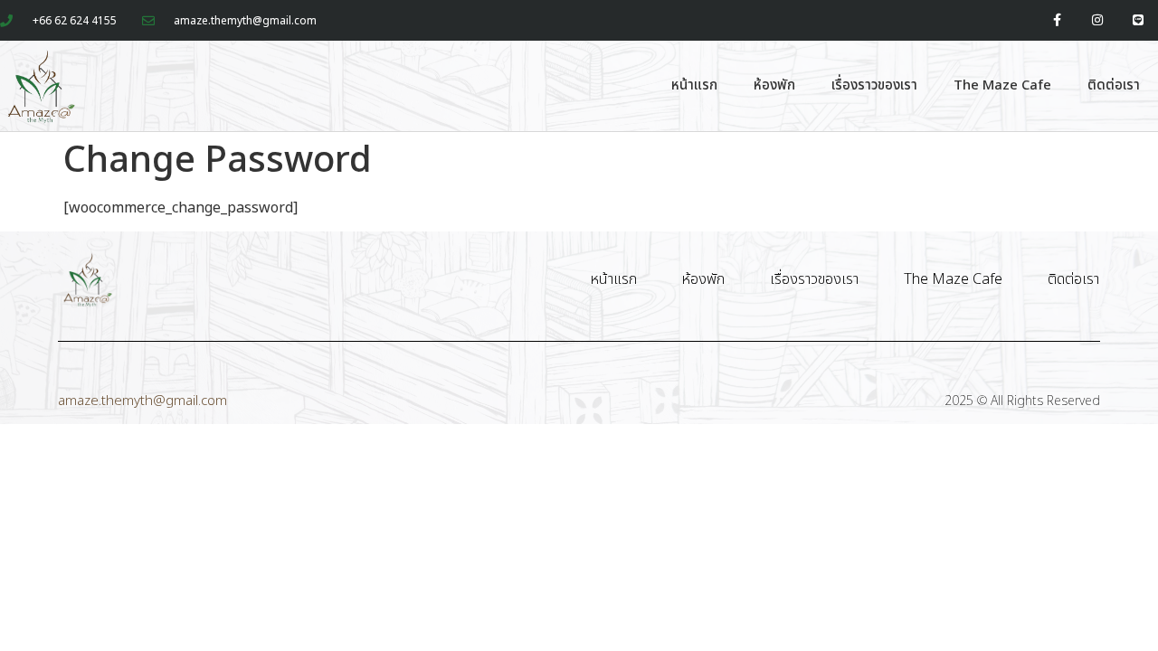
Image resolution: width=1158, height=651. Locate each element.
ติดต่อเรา (1113, 85)
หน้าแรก (694, 85)
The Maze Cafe (1002, 85)
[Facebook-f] (1057, 20)
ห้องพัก (774, 85)
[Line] (1137, 20)
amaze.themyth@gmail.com (142, 401)
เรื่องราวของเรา (874, 85)
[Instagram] (1097, 20)
